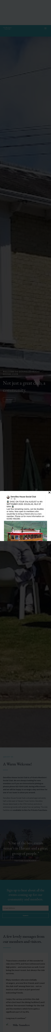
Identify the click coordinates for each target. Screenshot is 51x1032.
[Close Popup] (49, 492)
